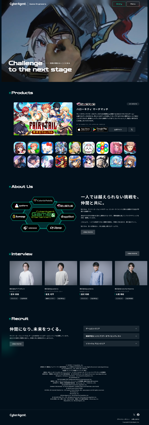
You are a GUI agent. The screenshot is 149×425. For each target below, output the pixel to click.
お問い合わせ (135, 420)
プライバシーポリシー (123, 420)
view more (88, 233)
